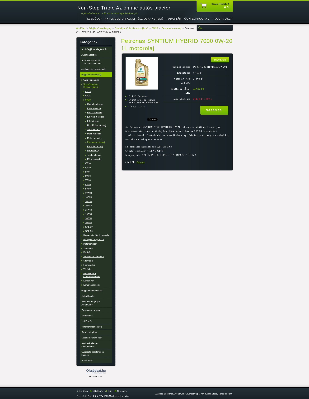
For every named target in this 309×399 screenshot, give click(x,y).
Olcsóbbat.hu (96, 377)
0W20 (155, 28)
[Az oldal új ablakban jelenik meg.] (141, 89)
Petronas (140, 161)
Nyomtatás (122, 391)
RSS (110, 391)
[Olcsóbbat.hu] (96, 371)
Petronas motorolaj (171, 28)
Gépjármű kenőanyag (100, 28)
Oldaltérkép (98, 391)
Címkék (130, 162)
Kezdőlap (80, 28)
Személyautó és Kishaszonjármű (131, 28)
